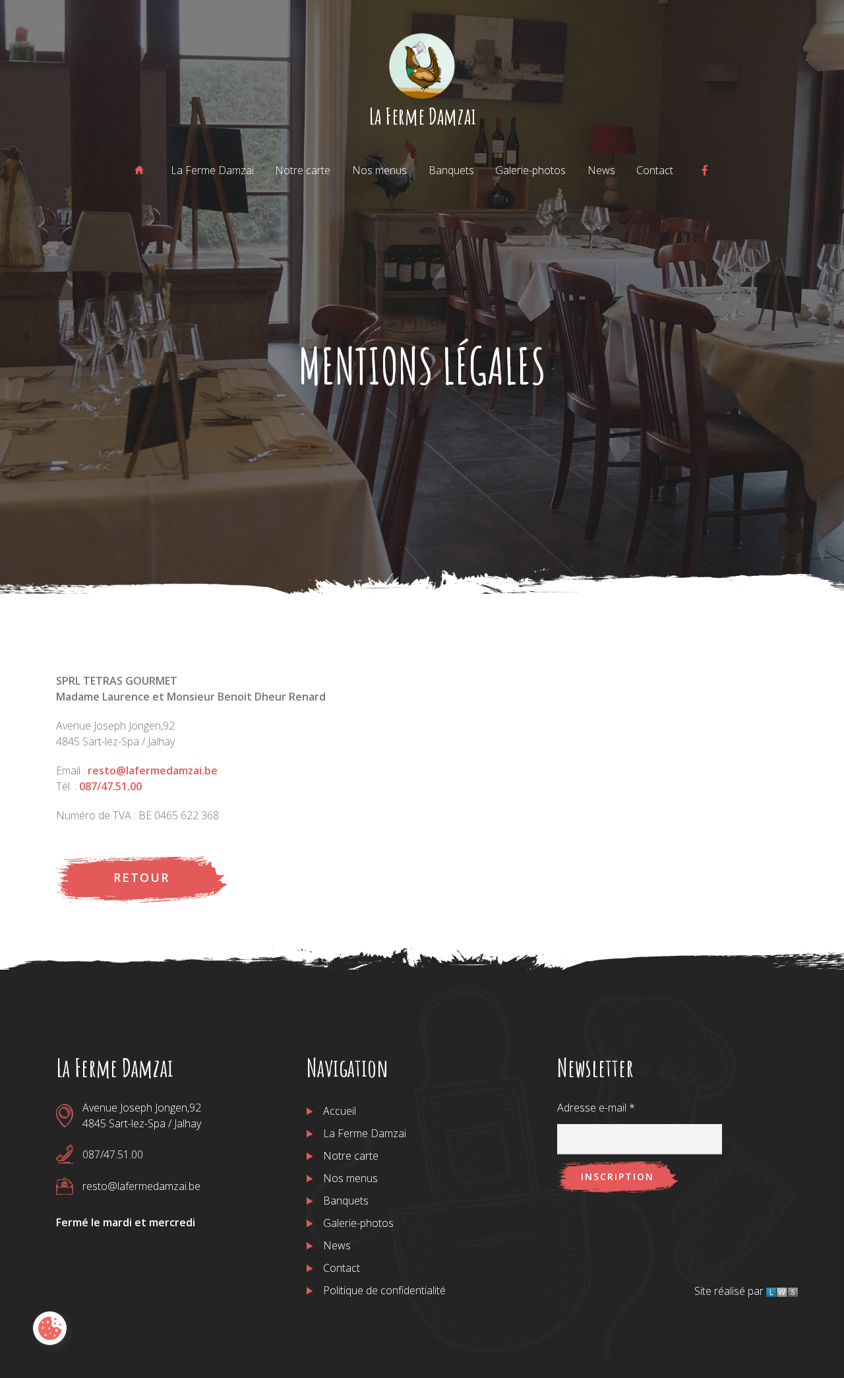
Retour (141, 877)
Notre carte (302, 170)
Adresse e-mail (596, 1107)
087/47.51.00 (110, 786)
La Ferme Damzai (422, 116)
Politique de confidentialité (384, 1290)
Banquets (451, 170)
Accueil (339, 1111)
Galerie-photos (530, 170)
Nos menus (379, 170)
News (601, 170)
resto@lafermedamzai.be (153, 770)
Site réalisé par (730, 1291)
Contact (654, 170)
